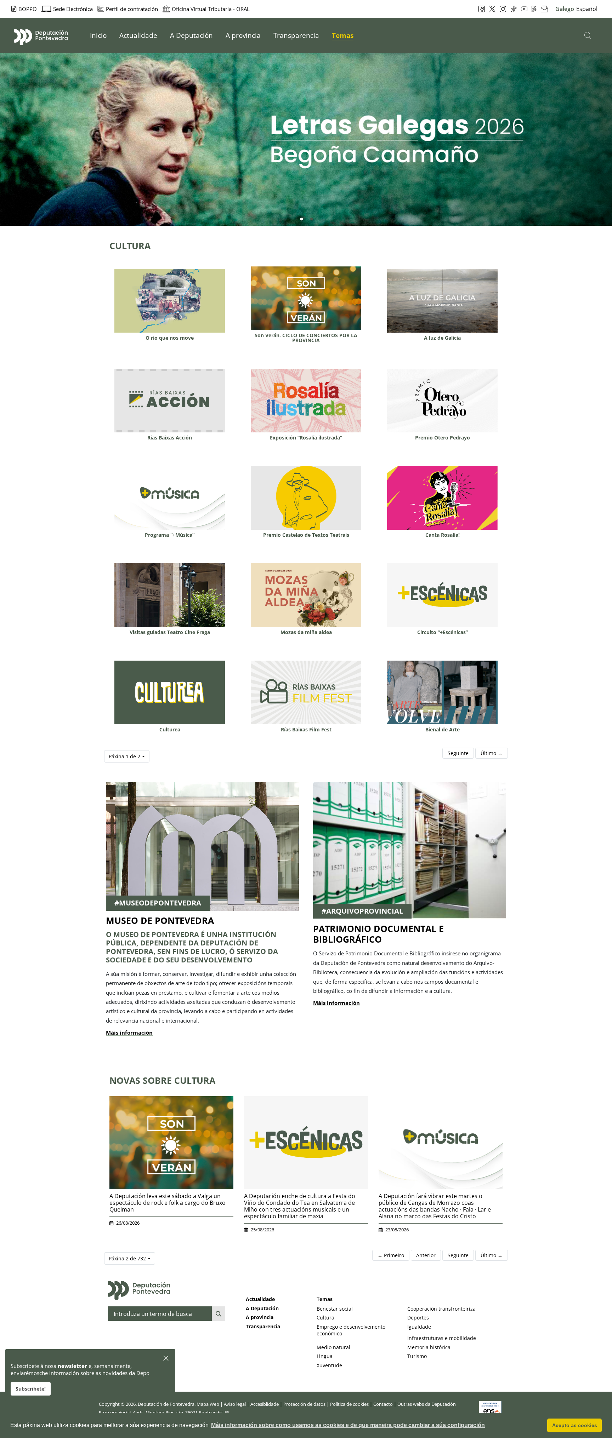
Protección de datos (304, 1404)
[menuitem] (98, 35)
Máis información (129, 1032)
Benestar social (335, 1308)
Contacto (383, 1404)
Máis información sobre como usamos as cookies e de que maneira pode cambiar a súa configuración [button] (348, 1425)
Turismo (417, 1356)
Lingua (325, 1356)
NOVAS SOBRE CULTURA (162, 1080)
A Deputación (262, 1308)
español (586, 9)
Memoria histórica (428, 1347)
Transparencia (263, 1326)
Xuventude (329, 1365)
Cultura (325, 1317)
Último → (492, 753)
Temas (325, 1299)
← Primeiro (391, 1255)
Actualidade (260, 1299)
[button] (166, 1358)
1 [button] (301, 219)
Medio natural (333, 1347)
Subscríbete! (31, 1388)
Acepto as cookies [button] (574, 1425)
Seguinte (458, 753)
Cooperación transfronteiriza (441, 1308)
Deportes (418, 1317)
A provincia (259, 1317)
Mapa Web (208, 1404)
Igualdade (419, 1326)
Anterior (426, 1255)
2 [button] (311, 219)
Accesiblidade (264, 1404)
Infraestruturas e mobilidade (441, 1338)
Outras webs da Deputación (426, 1404)
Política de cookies (349, 1404)
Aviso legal (235, 1404)
